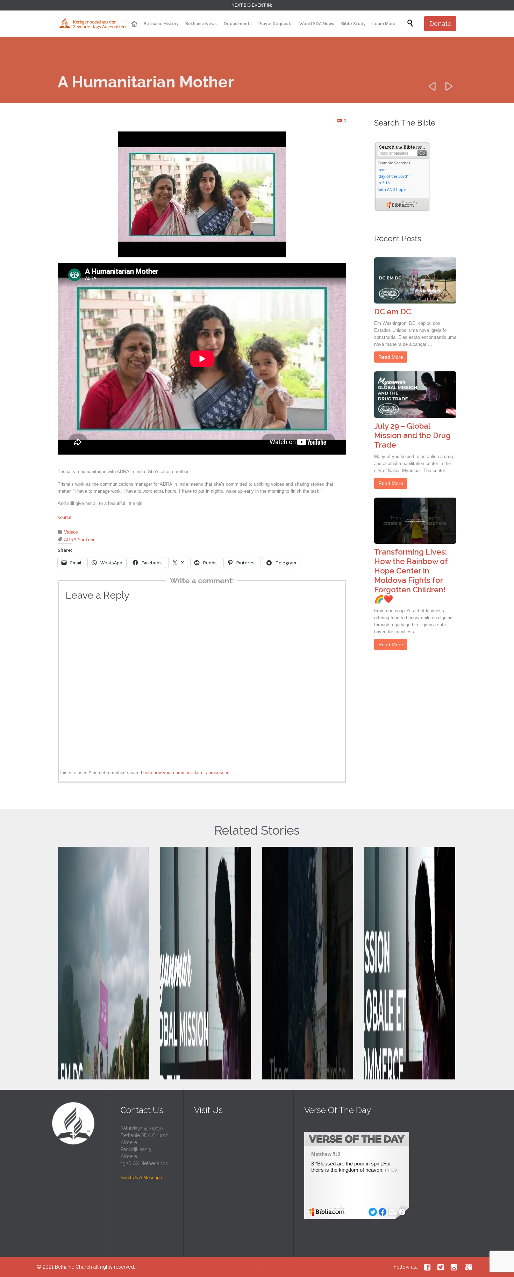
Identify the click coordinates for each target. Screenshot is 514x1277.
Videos (71, 532)
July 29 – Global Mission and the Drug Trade (412, 435)
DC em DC (392, 311)
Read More (390, 357)
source (64, 517)
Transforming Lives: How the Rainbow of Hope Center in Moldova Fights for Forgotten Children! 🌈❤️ (411, 575)
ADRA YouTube (79, 539)
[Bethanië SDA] (93, 23)
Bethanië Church (73, 1267)
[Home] (134, 24)
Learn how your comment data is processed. (186, 772)
